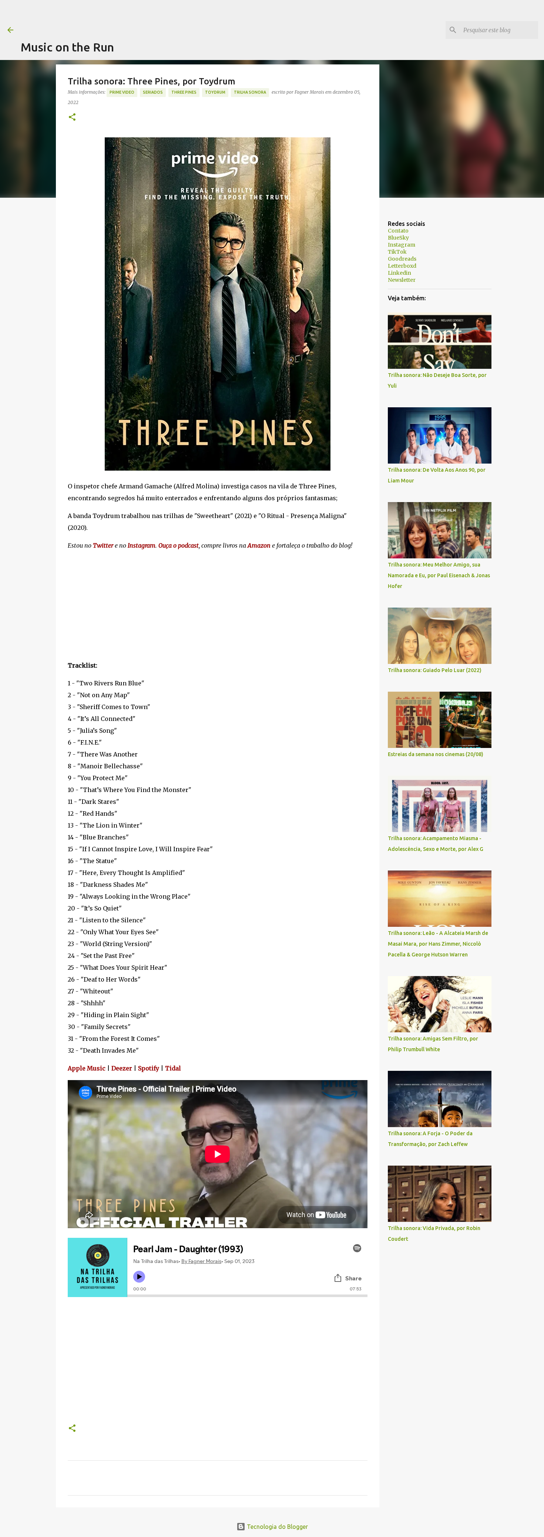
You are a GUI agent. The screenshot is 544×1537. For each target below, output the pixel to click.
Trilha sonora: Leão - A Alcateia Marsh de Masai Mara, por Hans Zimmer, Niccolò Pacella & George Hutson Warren (438, 944)
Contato (398, 230)
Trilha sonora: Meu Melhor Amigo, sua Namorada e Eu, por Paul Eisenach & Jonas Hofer (439, 575)
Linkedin (399, 273)
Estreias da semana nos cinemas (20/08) (435, 754)
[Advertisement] (155, 16)
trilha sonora (250, 92)
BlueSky (398, 237)
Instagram (401, 244)
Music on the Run (67, 47)
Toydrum (215, 92)
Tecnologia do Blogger (276, 1526)
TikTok (397, 251)
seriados (153, 92)
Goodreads (402, 258)
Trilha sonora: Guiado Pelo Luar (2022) (434, 670)
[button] (72, 118)
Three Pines (184, 92)
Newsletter (402, 280)
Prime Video (122, 92)
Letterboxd (402, 266)
